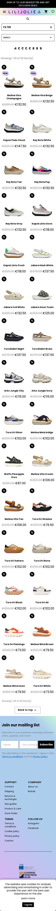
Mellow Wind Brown (42, 644)
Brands (31, 791)
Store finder (11, 813)
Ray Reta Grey (14, 223)
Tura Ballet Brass (42, 348)
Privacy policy (40, 756)
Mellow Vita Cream (42, 474)
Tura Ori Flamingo (14, 644)
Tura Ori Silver (14, 432)
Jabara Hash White (42, 265)
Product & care (13, 808)
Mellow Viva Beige (42, 95)
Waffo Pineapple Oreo (14, 475)
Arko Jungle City (14, 390)
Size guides (11, 803)
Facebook (33, 828)
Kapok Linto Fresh (14, 265)
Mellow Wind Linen (14, 685)
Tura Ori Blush (14, 602)
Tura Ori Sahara (14, 560)
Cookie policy (12, 831)
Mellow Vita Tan (14, 519)
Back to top (27, 710)
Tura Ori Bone (42, 560)
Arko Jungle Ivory (42, 390)
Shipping (9, 791)
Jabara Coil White (14, 307)
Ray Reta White (42, 140)
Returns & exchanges (11, 797)
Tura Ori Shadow (42, 519)
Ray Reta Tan (14, 182)
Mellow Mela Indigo (42, 432)
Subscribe (46, 744)
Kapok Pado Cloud (14, 140)
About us (33, 786)
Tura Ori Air (42, 602)
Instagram (33, 823)
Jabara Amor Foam (42, 307)
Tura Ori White (42, 685)
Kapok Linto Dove (42, 223)
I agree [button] (28, 904)
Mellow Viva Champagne (14, 97)
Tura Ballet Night (14, 348)
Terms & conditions (12, 756)
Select (28, 37)
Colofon (9, 840)
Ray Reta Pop (42, 182)
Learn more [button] (28, 898)
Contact (9, 786)
